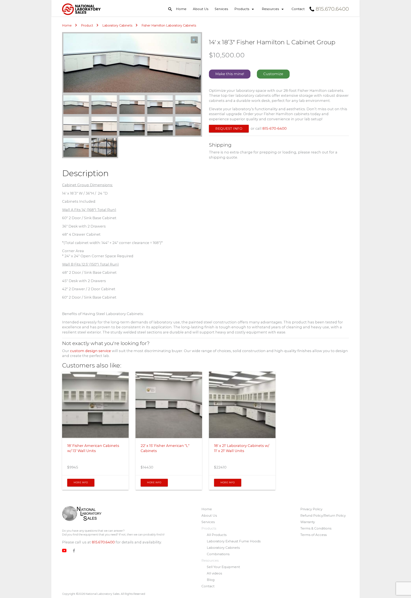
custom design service (90, 351)
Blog (210, 580)
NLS (82, 514)
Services (221, 9)
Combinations (218, 554)
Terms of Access (313, 535)
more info (81, 482)
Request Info (228, 128)
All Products (216, 535)
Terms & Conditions (315, 528)
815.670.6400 (103, 542)
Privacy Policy (311, 509)
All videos (214, 573)
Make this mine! (229, 74)
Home (181, 9)
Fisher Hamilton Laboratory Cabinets (168, 25)
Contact (298, 9)
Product (87, 25)
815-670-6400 (274, 128)
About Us (200, 9)
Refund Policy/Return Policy (323, 515)
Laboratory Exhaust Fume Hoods (234, 541)
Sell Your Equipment (223, 567)
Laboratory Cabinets (117, 25)
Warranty (307, 522)
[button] (194, 39)
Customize (273, 74)
